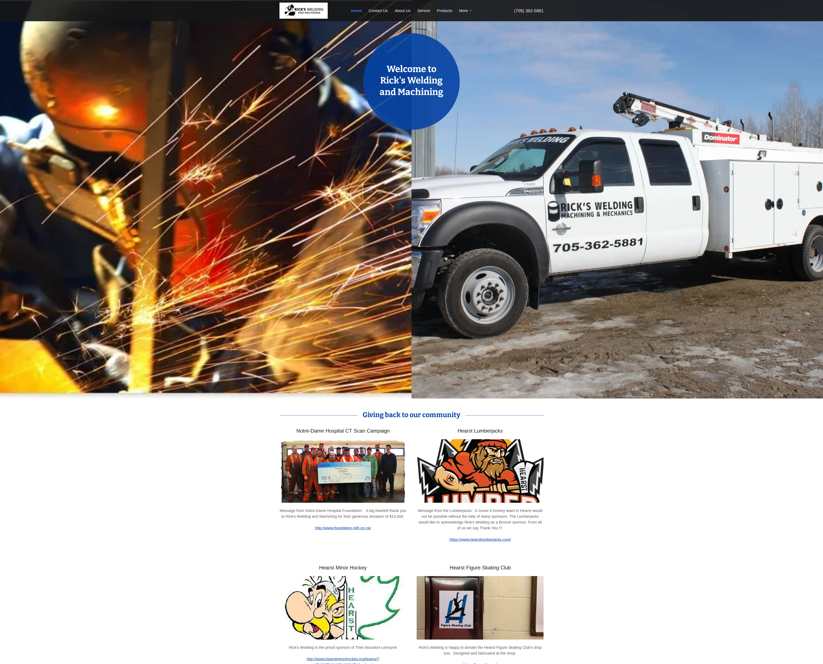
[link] (303, 10)
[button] (465, 10)
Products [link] (444, 11)
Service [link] (423, 11)
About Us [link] (402, 11)
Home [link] (356, 11)
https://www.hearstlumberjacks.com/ (480, 539)
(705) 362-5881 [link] (529, 10)
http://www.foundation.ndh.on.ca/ (343, 528)
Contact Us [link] (378, 11)
